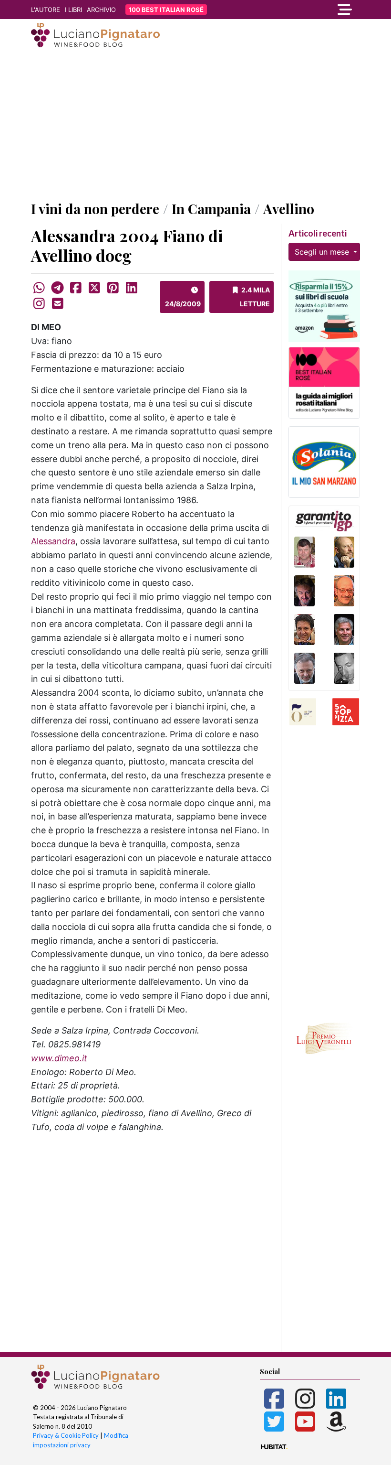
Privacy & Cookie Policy (66, 1435)
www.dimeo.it (59, 1058)
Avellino (288, 208)
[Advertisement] (195, 126)
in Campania (211, 208)
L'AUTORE (45, 9)
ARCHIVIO (101, 9)
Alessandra (53, 541)
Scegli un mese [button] (323, 252)
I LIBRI (73, 9)
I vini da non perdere (95, 208)
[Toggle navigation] (310, 9)
